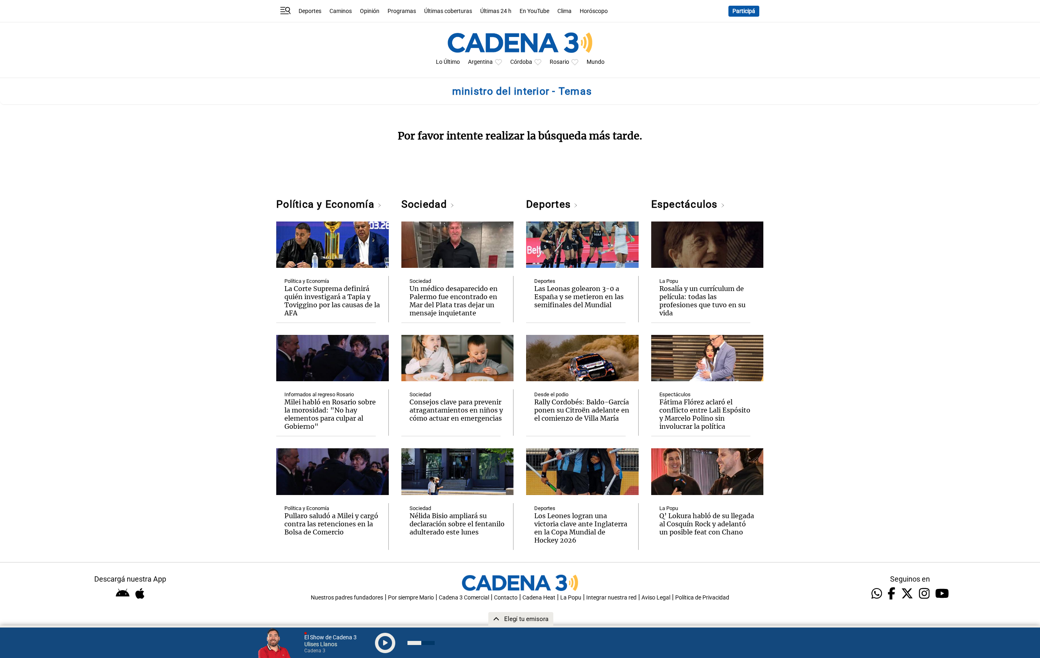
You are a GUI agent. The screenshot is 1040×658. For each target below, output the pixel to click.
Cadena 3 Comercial (464, 597)
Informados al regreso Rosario (319, 394)
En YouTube (534, 11)
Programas (402, 11)
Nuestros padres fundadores (347, 597)
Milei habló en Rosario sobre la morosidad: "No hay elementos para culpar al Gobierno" (330, 414)
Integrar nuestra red (611, 597)
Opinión (369, 11)
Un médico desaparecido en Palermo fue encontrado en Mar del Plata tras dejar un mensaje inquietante (454, 300)
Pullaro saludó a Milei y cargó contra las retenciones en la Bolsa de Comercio (331, 524)
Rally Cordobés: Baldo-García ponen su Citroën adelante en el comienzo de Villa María (581, 410)
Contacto (506, 597)
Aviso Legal (655, 597)
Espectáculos (686, 204)
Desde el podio (551, 394)
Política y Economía (326, 204)
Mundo (595, 62)
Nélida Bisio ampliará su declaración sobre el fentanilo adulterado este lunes (457, 524)
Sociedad (425, 204)
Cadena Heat (538, 597)
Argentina (480, 62)
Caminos (340, 11)
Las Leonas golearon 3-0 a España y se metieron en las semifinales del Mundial (579, 296)
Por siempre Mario (411, 597)
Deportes (310, 11)
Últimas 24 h (495, 11)
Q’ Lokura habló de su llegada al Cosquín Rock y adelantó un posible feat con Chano (706, 524)
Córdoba (521, 62)
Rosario (559, 62)
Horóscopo (594, 11)
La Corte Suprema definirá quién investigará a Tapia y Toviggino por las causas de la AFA (332, 300)
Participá (743, 11)
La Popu (668, 281)
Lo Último (448, 62)
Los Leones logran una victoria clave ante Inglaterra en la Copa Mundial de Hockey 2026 (580, 528)
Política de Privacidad (702, 597)
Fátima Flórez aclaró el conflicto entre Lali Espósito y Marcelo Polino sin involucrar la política (704, 414)
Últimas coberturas (448, 11)
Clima (564, 11)
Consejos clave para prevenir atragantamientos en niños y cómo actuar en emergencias (456, 410)
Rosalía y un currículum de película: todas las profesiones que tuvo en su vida (702, 300)
